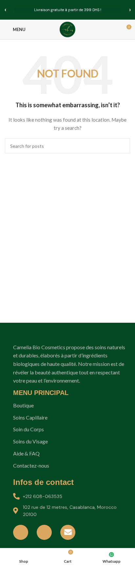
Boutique (23, 405)
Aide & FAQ (26, 453)
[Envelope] (67, 532)
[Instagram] (44, 532)
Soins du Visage (30, 441)
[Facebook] (20, 532)
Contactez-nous (31, 465)
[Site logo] (67, 29)
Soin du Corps (28, 429)
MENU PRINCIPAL (40, 392)
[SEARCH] (122, 145)
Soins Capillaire (30, 417)
